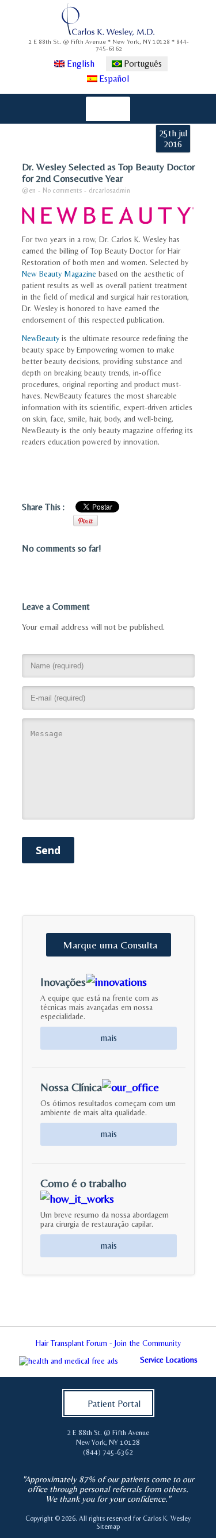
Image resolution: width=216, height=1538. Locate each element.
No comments (62, 190)
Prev (15, 1346)
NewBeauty (40, 338)
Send (48, 850)
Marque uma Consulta (110, 945)
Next (201, 1346)
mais (108, 1037)
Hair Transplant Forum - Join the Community (108, 1343)
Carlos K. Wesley (167, 1518)
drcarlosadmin (109, 190)
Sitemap (108, 1526)
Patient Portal (114, 1403)
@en (29, 190)
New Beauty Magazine (59, 273)
